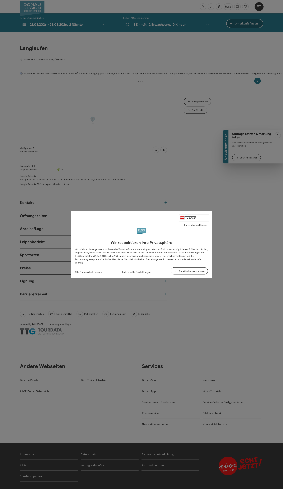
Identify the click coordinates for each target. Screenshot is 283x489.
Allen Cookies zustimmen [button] (192, 270)
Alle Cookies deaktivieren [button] (88, 272)
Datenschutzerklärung (195, 225)
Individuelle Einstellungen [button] (136, 272)
